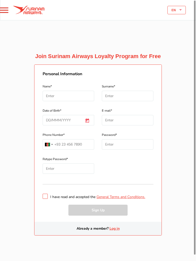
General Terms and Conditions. (120, 196)
